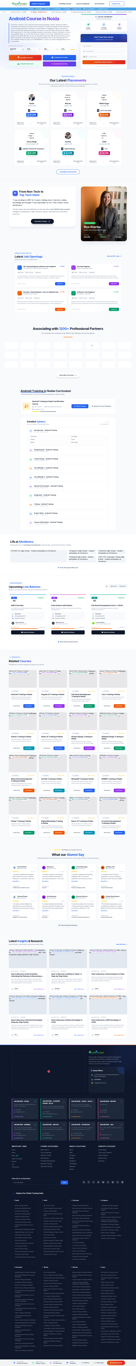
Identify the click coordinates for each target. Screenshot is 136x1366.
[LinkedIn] (84, 1182)
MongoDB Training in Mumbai (80, 1342)
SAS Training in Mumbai (78, 1309)
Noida (71, 1150)
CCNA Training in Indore (107, 1285)
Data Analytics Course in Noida (23, 1237)
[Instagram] (89, 1182)
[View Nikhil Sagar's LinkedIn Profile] (107, 106)
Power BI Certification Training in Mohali (52, 1341)
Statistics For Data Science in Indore (111, 1339)
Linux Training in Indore (107, 1290)
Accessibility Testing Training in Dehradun (81, 1226)
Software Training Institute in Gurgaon (111, 1235)
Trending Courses (65, 4)
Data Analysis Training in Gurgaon (110, 1224)
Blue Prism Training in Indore (108, 1275)
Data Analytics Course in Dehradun (81, 1235)
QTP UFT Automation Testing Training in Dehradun (82, 1221)
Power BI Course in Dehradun (80, 1256)
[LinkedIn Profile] (23, 622)
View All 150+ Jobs (113, 256)
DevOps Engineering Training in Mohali (54, 1278)
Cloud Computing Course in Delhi (53, 1208)
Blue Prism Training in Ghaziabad (24, 1285)
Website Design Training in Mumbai (81, 1332)
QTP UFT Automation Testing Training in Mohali (54, 1316)
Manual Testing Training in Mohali (53, 1299)
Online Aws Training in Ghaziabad (24, 1343)
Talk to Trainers (81, 406)
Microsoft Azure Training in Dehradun (82, 1208)
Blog (15, 1155)
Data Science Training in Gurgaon (110, 1230)
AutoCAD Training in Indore (108, 1299)
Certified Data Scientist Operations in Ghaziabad (25, 1291)
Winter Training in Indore (107, 1318)
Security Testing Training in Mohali (53, 1304)
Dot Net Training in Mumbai (79, 1340)
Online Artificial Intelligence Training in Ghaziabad (25, 1346)
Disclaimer (101, 1161)
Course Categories (83, 4)
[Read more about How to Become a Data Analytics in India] (108, 958)
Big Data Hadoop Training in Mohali (53, 1345)
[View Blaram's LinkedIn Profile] (71, 106)
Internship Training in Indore (108, 1315)
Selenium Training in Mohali (51, 1307)
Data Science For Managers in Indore (111, 1331)
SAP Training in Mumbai (78, 1306)
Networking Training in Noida (23, 1208)
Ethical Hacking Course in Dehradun (82, 1253)
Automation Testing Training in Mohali (54, 1293)
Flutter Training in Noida (21, 821)
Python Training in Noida (21, 737)
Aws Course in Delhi (49, 1205)
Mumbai (71, 1158)
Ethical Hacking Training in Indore (110, 1288)
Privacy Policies (103, 1155)
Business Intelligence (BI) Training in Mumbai (82, 1275)
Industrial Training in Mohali (51, 1280)
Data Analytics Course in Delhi (52, 1229)
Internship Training (46, 1163)
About (13, 1152)
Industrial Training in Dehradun (80, 1205)
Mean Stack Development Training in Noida (21, 780)
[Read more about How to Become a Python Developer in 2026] (68, 1004)
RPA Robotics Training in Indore (109, 1272)
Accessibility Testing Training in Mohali (54, 1328)
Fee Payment (102, 1150)
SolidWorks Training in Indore (109, 1307)
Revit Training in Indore (107, 1304)
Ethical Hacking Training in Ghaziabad (25, 1288)
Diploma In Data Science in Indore (110, 1342)
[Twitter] (98, 1182)
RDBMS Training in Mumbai (79, 1345)
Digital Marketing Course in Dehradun (82, 1232)
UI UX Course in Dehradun (79, 1245)
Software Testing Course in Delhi (53, 1221)
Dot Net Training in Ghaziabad (23, 1279)
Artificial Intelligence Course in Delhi (53, 1232)
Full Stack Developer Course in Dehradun (80, 1239)
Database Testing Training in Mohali (53, 1310)
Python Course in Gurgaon (108, 1232)
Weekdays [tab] (122, 586)
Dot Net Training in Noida (51, 779)
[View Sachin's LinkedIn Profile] (71, 144)
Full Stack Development (48, 1161)
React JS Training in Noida (82, 821)
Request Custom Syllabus (102, 406)
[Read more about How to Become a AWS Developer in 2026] (108, 1004)
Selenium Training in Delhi (51, 1224)
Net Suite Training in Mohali (51, 1286)
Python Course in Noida (21, 1248)
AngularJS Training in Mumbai (80, 1314)
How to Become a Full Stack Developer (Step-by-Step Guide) (26, 1021)
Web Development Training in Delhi (53, 1240)
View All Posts (121, 944)
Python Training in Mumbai (79, 1324)
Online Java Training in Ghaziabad (24, 1350)
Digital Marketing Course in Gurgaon (111, 1227)
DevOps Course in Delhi (50, 1211)
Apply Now (60, 283)
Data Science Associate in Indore (110, 1334)
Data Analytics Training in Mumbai (81, 1286)
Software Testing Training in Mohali (53, 1301)
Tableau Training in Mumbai (79, 1303)
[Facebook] (93, 1182)
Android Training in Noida (21, 694)
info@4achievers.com (100, 1083)
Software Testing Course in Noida (24, 1243)
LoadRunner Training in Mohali (52, 1325)
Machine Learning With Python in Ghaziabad (24, 1326)
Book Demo (16, 706)
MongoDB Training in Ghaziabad (23, 1282)
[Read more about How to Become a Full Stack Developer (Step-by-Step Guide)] (28, 1004)
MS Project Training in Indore (109, 1301)
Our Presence (99, 4)
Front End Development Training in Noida (111, 822)
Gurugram (72, 1155)
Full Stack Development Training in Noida (81, 695)
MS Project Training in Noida (22, 1214)
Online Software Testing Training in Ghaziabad (24, 1335)
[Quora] (108, 1182)
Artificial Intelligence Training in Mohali (54, 1331)
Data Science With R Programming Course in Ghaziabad (24, 1300)
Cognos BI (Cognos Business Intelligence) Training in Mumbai (80, 1283)
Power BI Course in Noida (22, 1254)
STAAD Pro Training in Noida (22, 1219)
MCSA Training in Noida (21, 1205)
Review (14, 1161)
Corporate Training (46, 1166)
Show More (16, 881)
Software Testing (46, 1155)
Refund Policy (102, 1158)
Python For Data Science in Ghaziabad (25, 1320)
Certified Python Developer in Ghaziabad (23, 1316)
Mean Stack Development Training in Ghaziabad (25, 1275)
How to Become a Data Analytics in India (107, 974)
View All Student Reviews (69, 925)
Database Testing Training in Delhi (53, 1226)
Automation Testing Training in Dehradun (80, 1211)
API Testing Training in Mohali (52, 1313)
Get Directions (18, 1116)
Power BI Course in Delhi (50, 1254)
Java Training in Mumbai (78, 1321)
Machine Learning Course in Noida (24, 1251)
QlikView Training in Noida (22, 1216)
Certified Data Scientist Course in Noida (24, 1225)
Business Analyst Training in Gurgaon (111, 1217)
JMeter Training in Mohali (50, 1322)
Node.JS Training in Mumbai (80, 1327)
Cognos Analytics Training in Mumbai (82, 1279)
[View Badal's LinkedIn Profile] (34, 106)
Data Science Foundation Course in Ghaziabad (24, 1295)
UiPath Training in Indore (107, 1282)
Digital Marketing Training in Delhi (53, 1246)
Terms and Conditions (105, 1152)
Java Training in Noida (111, 694)
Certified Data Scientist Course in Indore (110, 1327)
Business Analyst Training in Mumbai (82, 1272)
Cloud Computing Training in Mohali (53, 1275)
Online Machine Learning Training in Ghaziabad (24, 1339)
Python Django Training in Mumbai (81, 1330)
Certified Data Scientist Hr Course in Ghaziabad (24, 1304)
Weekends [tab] (113, 586)
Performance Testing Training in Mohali (54, 1320)
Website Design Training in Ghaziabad (25, 1272)
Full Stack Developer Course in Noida (25, 1257)
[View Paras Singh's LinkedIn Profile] (37, 144)
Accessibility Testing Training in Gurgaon (109, 1209)
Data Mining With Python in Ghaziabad (25, 1322)
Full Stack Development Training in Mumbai (81, 1318)
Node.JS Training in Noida (52, 737)
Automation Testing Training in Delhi (53, 1218)
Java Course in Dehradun (79, 1259)
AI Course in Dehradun (78, 1242)
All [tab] (107, 586)
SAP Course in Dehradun (79, 1251)
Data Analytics (45, 1158)
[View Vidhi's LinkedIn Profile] (108, 144)
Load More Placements (68, 172)
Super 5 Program (17, 1158)
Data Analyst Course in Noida (23, 1235)
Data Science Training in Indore (109, 1324)
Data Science (45, 1150)
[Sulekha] (122, 1182)
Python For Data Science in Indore (110, 1336)
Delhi (71, 1152)
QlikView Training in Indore (108, 1310)
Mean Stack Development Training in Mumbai (82, 1336)
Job (13, 1164)
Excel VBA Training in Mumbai (80, 1300)
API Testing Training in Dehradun (81, 1218)
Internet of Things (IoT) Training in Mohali (53, 1334)
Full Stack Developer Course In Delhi (53, 1251)
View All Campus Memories (69, 567)
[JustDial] (117, 1182)
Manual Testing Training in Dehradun (82, 1215)
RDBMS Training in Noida (112, 779)
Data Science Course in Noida (23, 1222)
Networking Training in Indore (109, 1296)
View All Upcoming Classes (69, 642)
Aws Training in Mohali (50, 1272)
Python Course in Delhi (50, 1237)
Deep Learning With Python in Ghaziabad (23, 1330)
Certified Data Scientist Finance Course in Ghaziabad (25, 1309)
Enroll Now (28, 706)
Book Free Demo (28, 632)
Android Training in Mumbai (79, 1311)
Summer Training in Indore (108, 1321)
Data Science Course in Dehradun (81, 1230)
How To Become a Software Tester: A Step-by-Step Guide (66, 975)
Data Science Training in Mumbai (81, 1292)
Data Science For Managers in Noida (25, 1229)
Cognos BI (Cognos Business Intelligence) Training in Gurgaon (109, 1220)
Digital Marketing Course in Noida (24, 1232)
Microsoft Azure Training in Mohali (53, 1283)
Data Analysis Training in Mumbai (81, 1289)
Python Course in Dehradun (79, 1248)
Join (64, 1182)
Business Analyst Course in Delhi (52, 1243)
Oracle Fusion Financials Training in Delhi (53, 1214)
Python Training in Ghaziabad (23, 1313)
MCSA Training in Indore (107, 1293)
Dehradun (72, 1166)
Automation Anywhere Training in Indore (110, 1278)
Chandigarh (73, 1163)
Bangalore (72, 1161)
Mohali (71, 1169)
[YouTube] (103, 1182)
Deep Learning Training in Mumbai (81, 1295)
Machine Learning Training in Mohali (53, 1338)
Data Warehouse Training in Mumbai (82, 1298)
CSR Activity (15, 1167)
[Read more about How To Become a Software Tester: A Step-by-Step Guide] (68, 958)
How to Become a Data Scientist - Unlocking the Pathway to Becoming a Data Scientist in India (26, 976)
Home (13, 1150)
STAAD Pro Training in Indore (109, 1313)
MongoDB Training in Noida (82, 779)
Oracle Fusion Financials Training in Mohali (53, 1289)
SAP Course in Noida (20, 1240)
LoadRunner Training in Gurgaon (109, 1205)
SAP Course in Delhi (49, 1235)
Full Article (38, 989)
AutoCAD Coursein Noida (22, 1211)
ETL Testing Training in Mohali (52, 1296)
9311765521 (97, 1079)
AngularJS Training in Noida (52, 694)
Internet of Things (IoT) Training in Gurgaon (110, 1213)
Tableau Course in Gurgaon (108, 1238)
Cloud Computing (46, 1152)
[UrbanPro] (113, 1182)
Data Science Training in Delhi (52, 1248)
